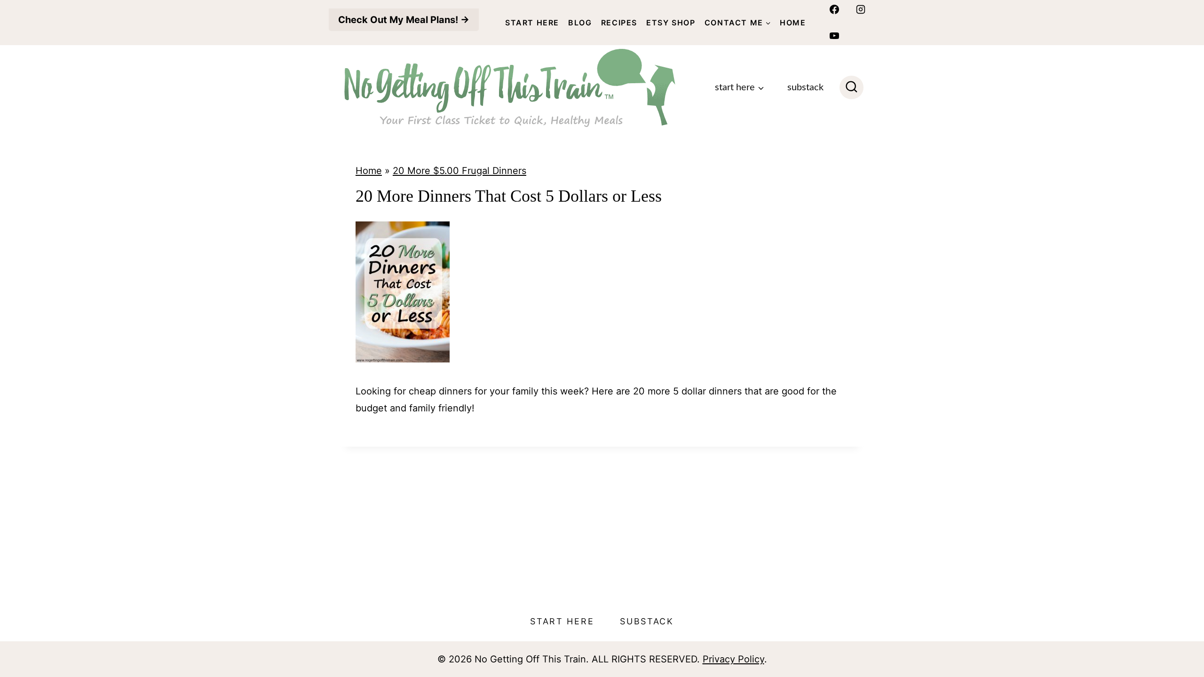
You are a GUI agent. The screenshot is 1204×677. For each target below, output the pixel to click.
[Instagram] (860, 9)
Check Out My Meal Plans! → (403, 19)
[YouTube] (834, 35)
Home (793, 22)
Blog (580, 22)
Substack (805, 87)
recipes (619, 22)
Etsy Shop (670, 22)
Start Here (532, 22)
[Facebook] (834, 9)
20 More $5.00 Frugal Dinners (459, 170)
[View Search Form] (851, 88)
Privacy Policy (733, 659)
